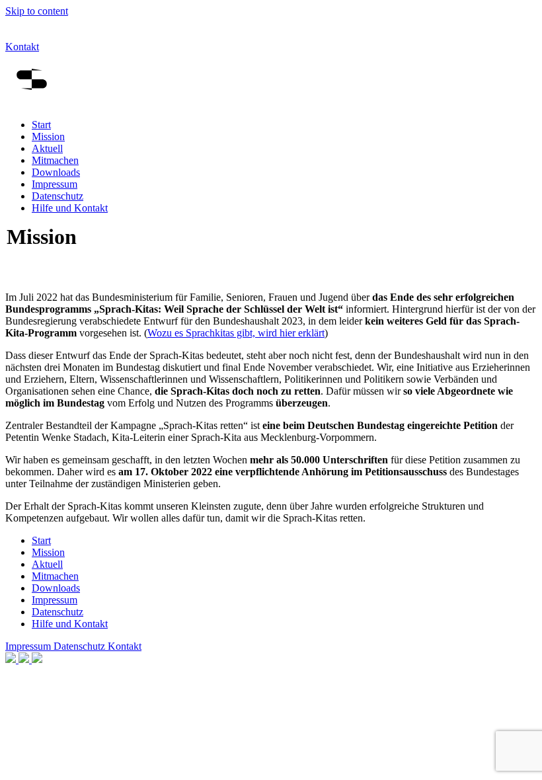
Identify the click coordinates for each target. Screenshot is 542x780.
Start (41, 124)
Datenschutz (57, 196)
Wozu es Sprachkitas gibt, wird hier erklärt (236, 332)
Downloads (56, 172)
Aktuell (47, 148)
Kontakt (22, 46)
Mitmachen (55, 160)
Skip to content (36, 11)
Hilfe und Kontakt (70, 208)
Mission (48, 136)
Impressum (54, 184)
